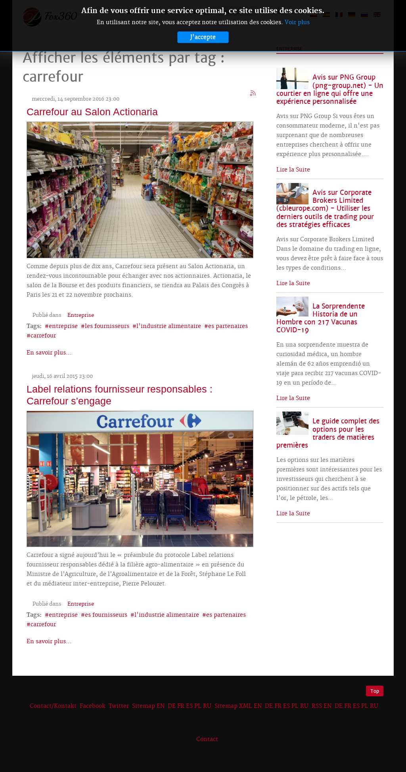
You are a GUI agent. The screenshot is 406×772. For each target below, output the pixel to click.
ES (189, 706)
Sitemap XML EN (238, 706)
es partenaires (228, 326)
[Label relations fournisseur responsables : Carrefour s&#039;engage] (140, 477)
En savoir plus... (49, 352)
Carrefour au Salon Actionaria (92, 111)
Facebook (92, 706)
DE (172, 706)
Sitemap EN (149, 706)
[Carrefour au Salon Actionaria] (140, 189)
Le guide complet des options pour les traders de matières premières (327, 433)
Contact (207, 739)
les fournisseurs (107, 326)
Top (374, 691)
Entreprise (80, 315)
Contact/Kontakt (52, 706)
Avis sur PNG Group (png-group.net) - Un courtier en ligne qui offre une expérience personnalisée (329, 89)
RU (207, 706)
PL (197, 706)
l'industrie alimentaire (168, 326)
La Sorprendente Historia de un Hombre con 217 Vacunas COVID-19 (320, 318)
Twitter (119, 706)
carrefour (43, 335)
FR (180, 706)
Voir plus (297, 22)
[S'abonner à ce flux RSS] (253, 93)
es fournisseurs (106, 615)
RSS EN (321, 706)
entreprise (63, 326)
